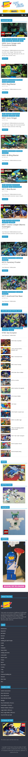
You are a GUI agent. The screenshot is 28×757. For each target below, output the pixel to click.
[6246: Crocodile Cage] (6, 419)
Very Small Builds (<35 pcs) (7, 703)
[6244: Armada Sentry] (6, 451)
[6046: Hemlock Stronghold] (6, 387)
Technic (3, 667)
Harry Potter (4, 650)
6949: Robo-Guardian (16, 340)
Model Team (4, 657)
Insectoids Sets (21, 39)
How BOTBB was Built (6, 715)
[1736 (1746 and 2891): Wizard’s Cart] (6, 348)
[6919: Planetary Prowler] (14, 243)
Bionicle (3, 635)
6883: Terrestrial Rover (16, 356)
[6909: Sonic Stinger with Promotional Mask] (14, 24)
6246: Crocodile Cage (16, 420)
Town (2, 672)
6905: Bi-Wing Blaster (10, 155)
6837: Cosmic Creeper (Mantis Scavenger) (13, 225)
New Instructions (5, 693)
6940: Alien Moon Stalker (17, 372)
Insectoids (14, 39)
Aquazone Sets (12, 328)
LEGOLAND (3, 655)
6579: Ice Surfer (15, 380)
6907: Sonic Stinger (9, 118)
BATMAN (3, 633)
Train (2, 669)
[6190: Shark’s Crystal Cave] (6, 411)
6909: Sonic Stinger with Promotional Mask (11, 44)
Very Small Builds (10, 81)
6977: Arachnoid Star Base (12, 296)
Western (3, 676)
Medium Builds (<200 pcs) (7, 707)
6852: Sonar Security (16, 364)
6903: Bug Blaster (9, 84)
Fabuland (3, 648)
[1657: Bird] (6, 403)
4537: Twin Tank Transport (17, 435)
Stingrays (11, 330)
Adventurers (4, 628)
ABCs (4, 39)
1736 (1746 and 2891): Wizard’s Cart (16, 349)
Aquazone (5, 328)
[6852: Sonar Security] (6, 364)
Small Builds (15, 41)
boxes (22, 614)
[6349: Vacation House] (6, 443)
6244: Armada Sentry (16, 451)
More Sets (3, 679)
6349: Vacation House (16, 443)
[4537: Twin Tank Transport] (6, 435)
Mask (4, 41)
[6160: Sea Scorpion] (14, 314)
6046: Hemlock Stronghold (17, 388)
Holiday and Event (5, 652)
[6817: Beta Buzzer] (14, 170)
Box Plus (8, 39)
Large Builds (19, 258)
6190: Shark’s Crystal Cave (17, 412)
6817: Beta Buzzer (9, 189)
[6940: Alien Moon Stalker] (6, 371)
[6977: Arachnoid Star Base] (14, 277)
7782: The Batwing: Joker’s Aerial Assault (17, 428)
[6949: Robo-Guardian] (6, 340)
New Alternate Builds (6, 698)
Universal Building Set (6, 674)
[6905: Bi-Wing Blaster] (14, 136)
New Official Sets (5, 695)
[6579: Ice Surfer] (6, 379)
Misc (2, 681)
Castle (2, 643)
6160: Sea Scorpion (9, 333)
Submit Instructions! (5, 691)
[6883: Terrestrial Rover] (6, 356)
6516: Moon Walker (16, 396)
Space (21, 41)
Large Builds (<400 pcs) (6, 710)
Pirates (2, 660)
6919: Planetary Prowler (11, 262)
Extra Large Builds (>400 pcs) (8, 712)
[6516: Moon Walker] (6, 395)
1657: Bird (13, 404)
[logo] (6, 600)
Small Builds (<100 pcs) (6, 705)
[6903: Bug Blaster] (14, 65)
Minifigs (3, 700)
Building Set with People (6, 640)
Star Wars (3, 664)
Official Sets (9, 41)
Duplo (2, 645)
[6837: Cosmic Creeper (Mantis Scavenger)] (14, 205)
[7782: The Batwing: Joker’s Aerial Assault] (6, 427)
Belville (2, 638)
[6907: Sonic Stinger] (14, 98)
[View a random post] (25, 15)
